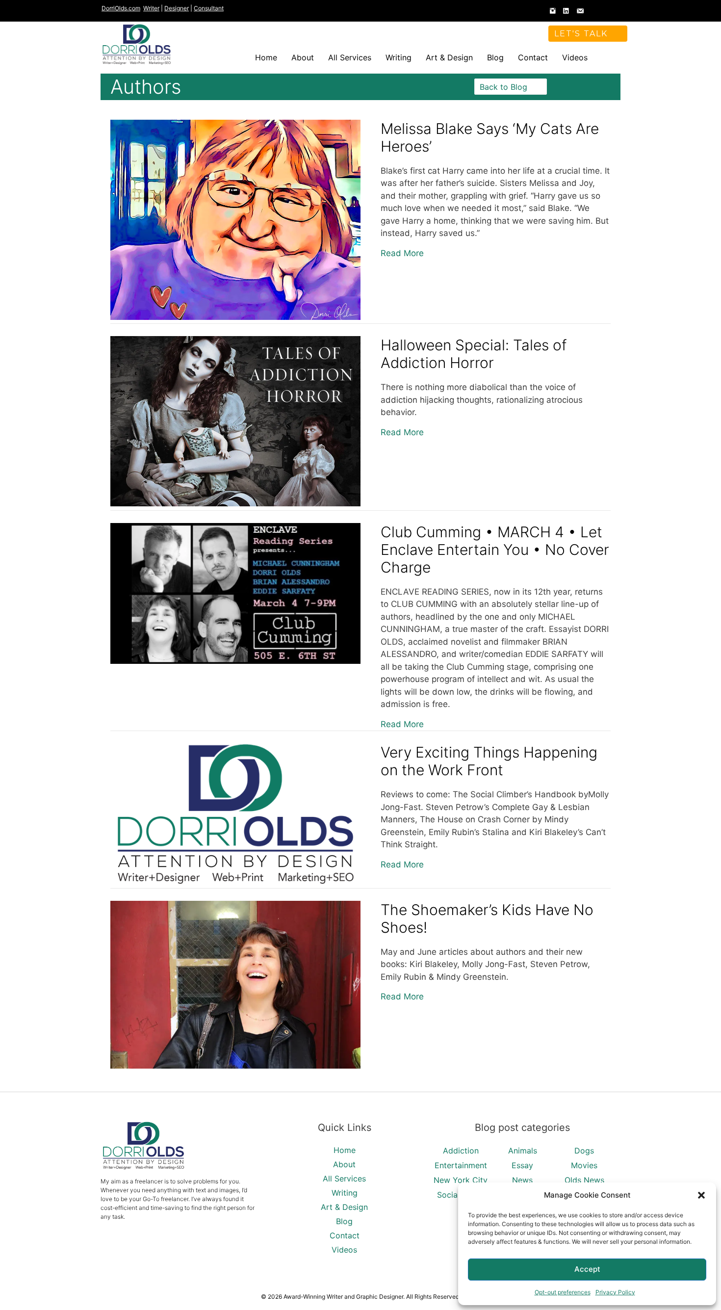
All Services (349, 57)
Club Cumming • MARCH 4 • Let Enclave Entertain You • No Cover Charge (495, 549)
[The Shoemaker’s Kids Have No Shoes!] (235, 1066)
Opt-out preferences (563, 1292)
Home (266, 57)
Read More (402, 253)
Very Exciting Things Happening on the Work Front (489, 761)
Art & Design (449, 57)
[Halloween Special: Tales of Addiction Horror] (235, 503)
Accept (587, 1269)
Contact (533, 57)
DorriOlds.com (121, 8)
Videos (575, 57)
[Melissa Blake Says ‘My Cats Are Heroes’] (235, 317)
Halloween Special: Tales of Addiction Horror (474, 353)
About (302, 57)
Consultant (209, 8)
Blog (495, 57)
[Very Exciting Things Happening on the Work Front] (235, 881)
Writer (151, 8)
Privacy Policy (615, 1292)
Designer (176, 8)
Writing (399, 57)
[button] (701, 1195)
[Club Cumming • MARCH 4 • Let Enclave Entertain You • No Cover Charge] (235, 661)
